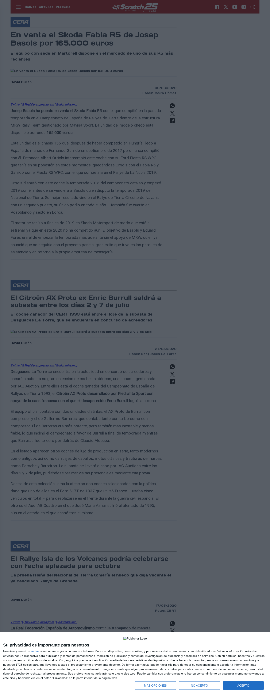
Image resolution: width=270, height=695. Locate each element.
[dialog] (135, 663)
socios (35, 651)
